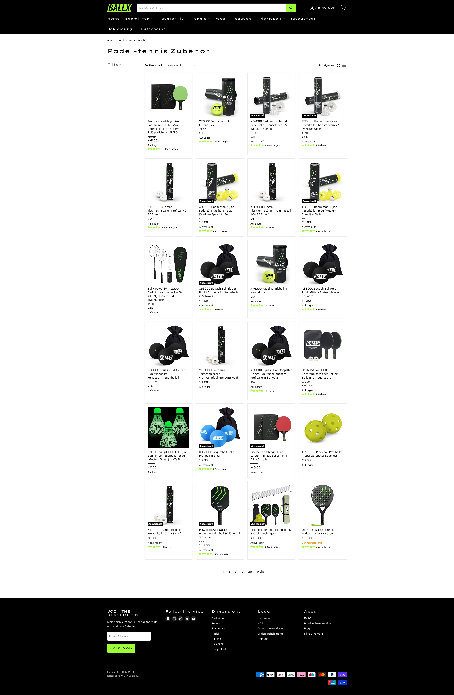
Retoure (263, 639)
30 (250, 571)
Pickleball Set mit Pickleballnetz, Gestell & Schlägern (271, 532)
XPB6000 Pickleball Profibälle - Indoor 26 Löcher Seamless (322, 454)
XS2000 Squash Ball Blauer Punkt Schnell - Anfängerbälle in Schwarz (218, 292)
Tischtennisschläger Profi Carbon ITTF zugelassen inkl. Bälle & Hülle (269, 456)
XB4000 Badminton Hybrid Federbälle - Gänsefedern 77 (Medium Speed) (268, 125)
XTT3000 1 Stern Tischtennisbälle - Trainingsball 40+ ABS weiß (270, 211)
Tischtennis (171, 18)
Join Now (121, 648)
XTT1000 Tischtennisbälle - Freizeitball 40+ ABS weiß (165, 532)
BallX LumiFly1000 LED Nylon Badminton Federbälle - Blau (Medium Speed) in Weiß (167, 456)
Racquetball (303, 18)
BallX (307, 618)
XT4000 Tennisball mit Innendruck (214, 123)
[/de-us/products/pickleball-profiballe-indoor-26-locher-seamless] (323, 427)
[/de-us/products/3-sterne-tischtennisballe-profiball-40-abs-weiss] (168, 182)
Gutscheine (153, 29)
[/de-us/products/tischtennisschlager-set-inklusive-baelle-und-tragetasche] (323, 345)
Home (113, 18)
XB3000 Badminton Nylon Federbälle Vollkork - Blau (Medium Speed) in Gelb (216, 211)
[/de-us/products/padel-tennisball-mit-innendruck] (271, 264)
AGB (260, 623)
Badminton (138, 18)
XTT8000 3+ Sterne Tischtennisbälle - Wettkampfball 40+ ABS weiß (218, 374)
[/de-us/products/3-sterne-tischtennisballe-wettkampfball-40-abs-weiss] (220, 345)
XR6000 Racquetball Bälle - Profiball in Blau (217, 454)
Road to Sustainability (318, 623)
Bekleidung (120, 29)
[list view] (344, 65)
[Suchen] (291, 8)
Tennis (200, 18)
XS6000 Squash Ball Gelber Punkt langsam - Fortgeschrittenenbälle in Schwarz (166, 375)
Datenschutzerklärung (271, 628)
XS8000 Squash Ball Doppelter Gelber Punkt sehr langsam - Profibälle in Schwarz (271, 374)
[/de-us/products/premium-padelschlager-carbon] (323, 505)
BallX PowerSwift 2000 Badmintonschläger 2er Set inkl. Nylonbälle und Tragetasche (165, 294)
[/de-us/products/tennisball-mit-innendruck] (220, 97)
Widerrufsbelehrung (270, 634)
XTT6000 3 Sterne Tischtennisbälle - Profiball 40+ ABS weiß (168, 211)
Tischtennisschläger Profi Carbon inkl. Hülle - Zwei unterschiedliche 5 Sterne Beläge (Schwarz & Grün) (164, 127)
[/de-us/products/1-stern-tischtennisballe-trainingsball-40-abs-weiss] (271, 182)
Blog (307, 628)
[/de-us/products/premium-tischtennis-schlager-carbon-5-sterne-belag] (168, 97)
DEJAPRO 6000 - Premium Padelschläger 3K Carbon (319, 532)
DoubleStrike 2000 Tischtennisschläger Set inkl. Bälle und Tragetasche (320, 374)
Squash (244, 18)
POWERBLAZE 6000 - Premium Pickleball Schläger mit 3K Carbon (220, 533)
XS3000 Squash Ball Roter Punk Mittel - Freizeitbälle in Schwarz (320, 292)
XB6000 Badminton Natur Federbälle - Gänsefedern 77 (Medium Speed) (320, 125)
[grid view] (339, 65)
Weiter (261, 571)
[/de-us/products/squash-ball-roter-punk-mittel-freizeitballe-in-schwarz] (323, 264)
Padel (221, 18)
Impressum (264, 618)
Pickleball (271, 18)
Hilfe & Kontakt (313, 634)
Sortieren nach (154, 65)
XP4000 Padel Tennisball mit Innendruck (269, 290)
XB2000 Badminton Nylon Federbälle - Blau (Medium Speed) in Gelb (319, 211)
